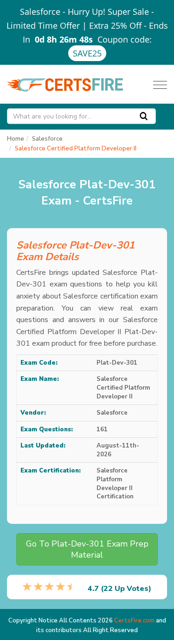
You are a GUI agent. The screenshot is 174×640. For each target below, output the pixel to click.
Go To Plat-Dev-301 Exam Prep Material (87, 549)
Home (15, 139)
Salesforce (47, 139)
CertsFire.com (134, 620)
